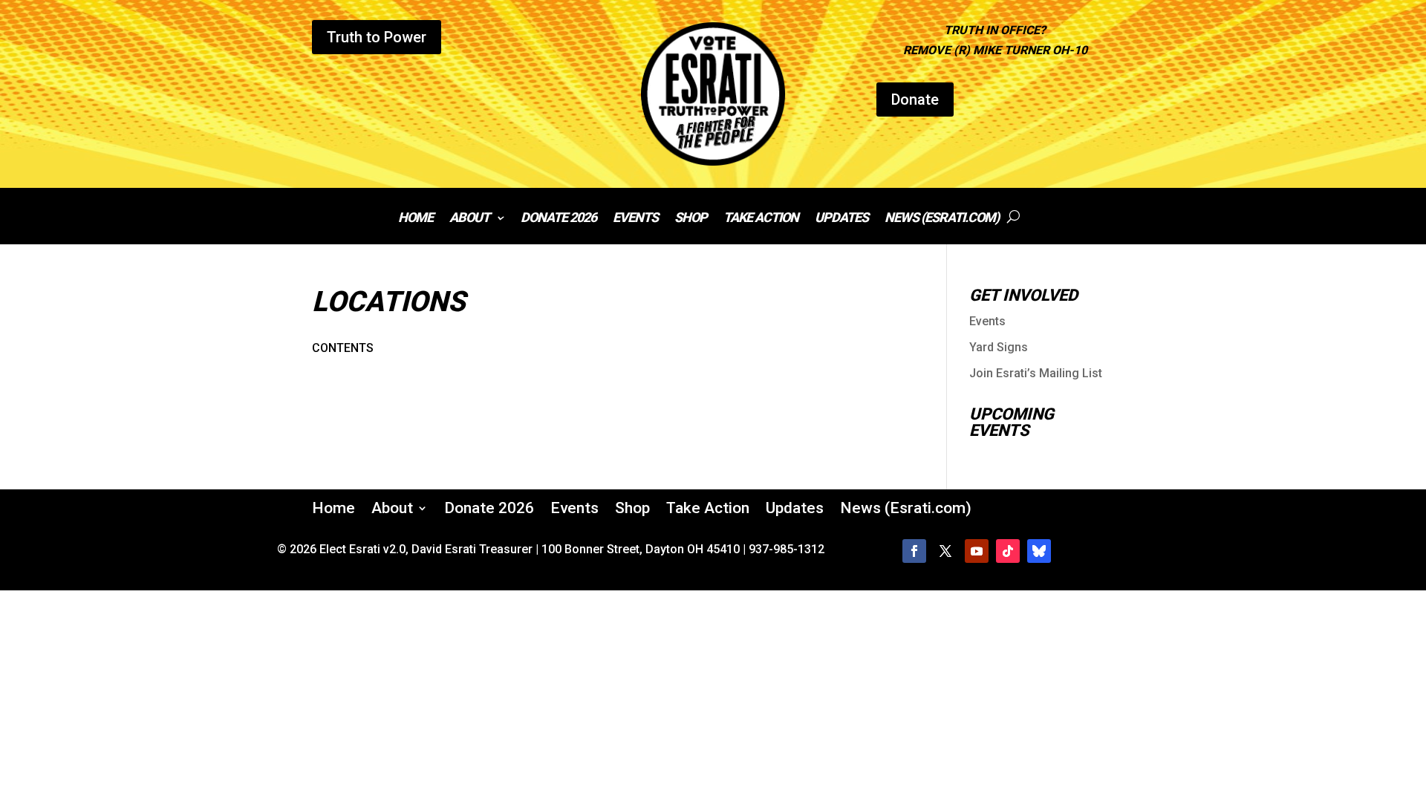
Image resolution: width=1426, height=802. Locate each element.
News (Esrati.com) (942, 218)
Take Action (760, 218)
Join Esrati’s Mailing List (1035, 373)
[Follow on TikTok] (1008, 551)
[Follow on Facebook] (914, 551)
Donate (915, 99)
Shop (690, 218)
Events (635, 218)
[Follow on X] (945, 551)
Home (415, 218)
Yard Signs (998, 347)
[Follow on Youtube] (977, 551)
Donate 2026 (558, 218)
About (469, 218)
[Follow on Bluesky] (1039, 551)
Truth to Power (376, 37)
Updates (841, 218)
